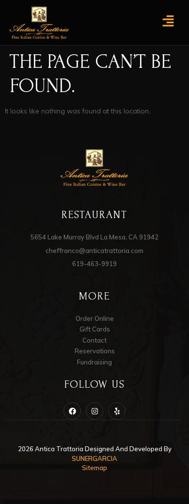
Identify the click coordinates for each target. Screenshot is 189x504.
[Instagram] (94, 411)
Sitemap (94, 468)
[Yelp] (117, 411)
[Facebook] (72, 411)
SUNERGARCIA (94, 458)
